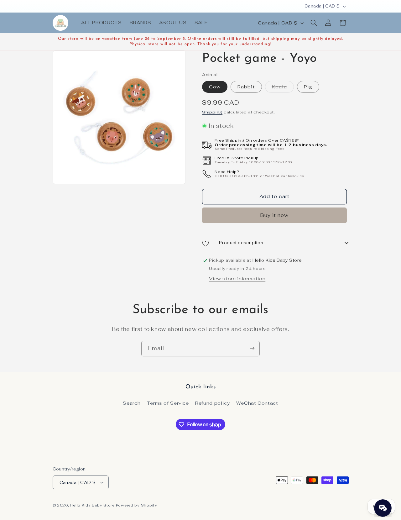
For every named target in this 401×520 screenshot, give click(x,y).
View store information (237, 279)
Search (131, 403)
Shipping (212, 112)
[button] (313, 23)
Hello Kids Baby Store (92, 505)
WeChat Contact (257, 403)
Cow (215, 87)
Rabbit (246, 87)
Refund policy (212, 403)
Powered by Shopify (136, 505)
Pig (308, 87)
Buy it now (274, 215)
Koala (283, 88)
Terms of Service (168, 403)
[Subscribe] (252, 348)
